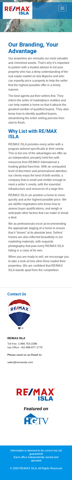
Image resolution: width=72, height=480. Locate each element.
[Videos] (36, 419)
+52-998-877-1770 (31, 347)
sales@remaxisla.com (20, 362)
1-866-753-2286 (27, 343)
